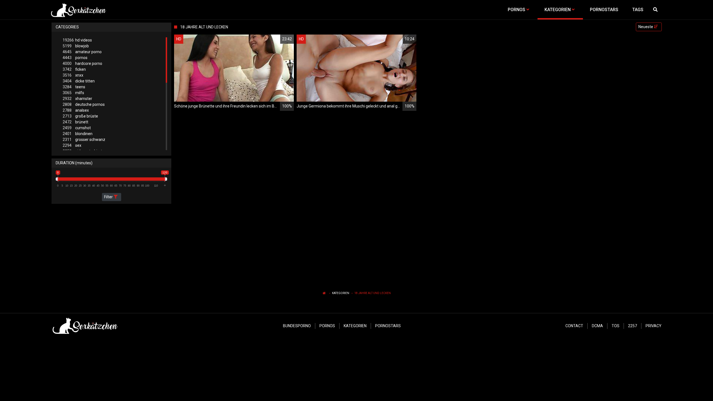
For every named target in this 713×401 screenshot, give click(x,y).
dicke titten (79, 81)
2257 (632, 326)
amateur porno (82, 52)
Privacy (653, 326)
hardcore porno (82, 63)
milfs (73, 93)
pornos (75, 57)
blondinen (77, 133)
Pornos (327, 326)
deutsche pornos (84, 104)
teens (74, 87)
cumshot (77, 128)
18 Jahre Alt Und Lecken (372, 293)
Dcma (597, 326)
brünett (75, 122)
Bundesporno (297, 326)
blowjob (76, 46)
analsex (76, 110)
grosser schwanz (84, 139)
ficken (74, 69)
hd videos (77, 40)
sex (72, 145)
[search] (655, 9)
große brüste (80, 116)
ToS (615, 326)
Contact (574, 326)
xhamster (77, 98)
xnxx (73, 75)
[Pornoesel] (78, 9)
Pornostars (388, 326)
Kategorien (340, 293)
